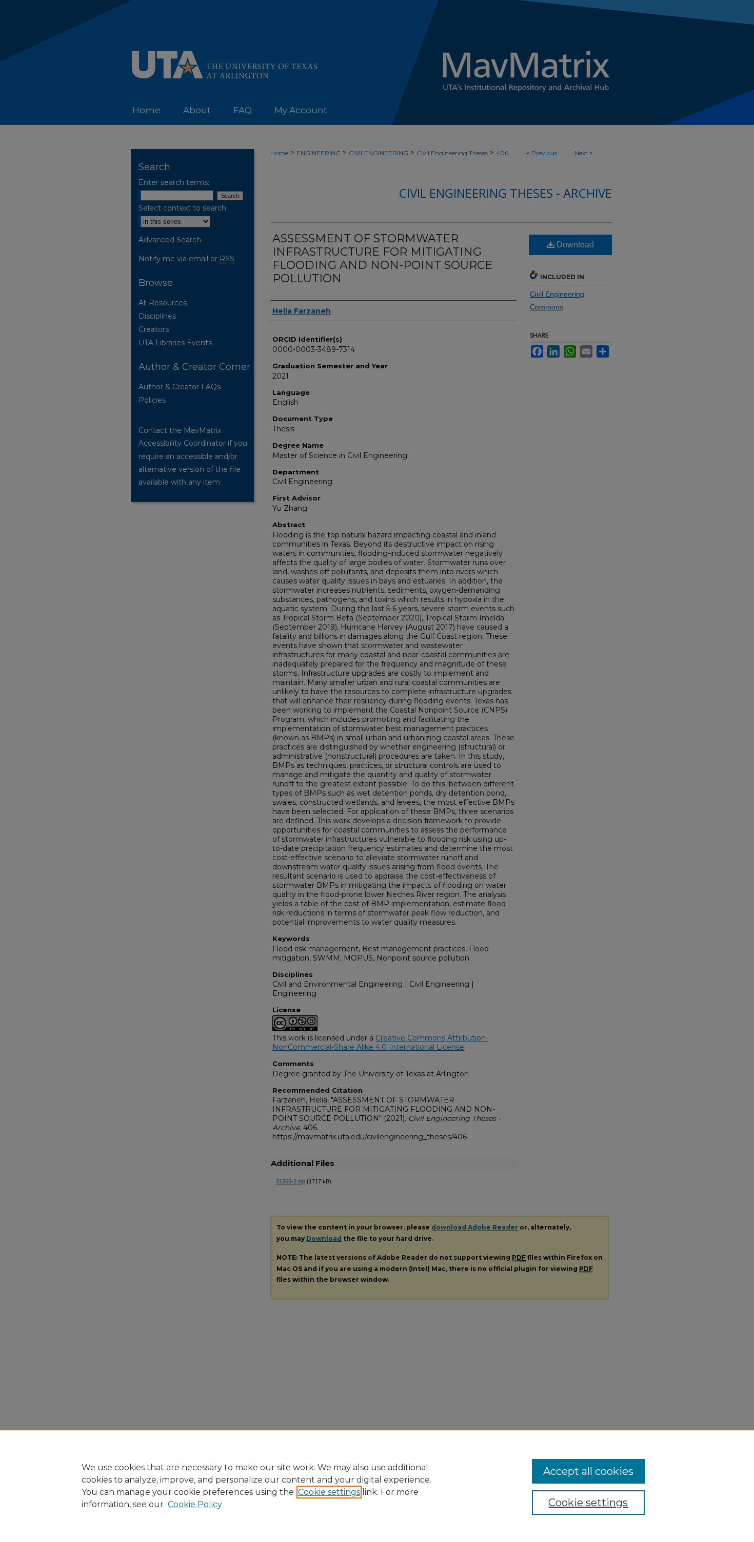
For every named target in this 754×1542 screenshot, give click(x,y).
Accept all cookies (588, 1471)
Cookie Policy (195, 1504)
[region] (377, 1485)
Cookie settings (329, 1492)
